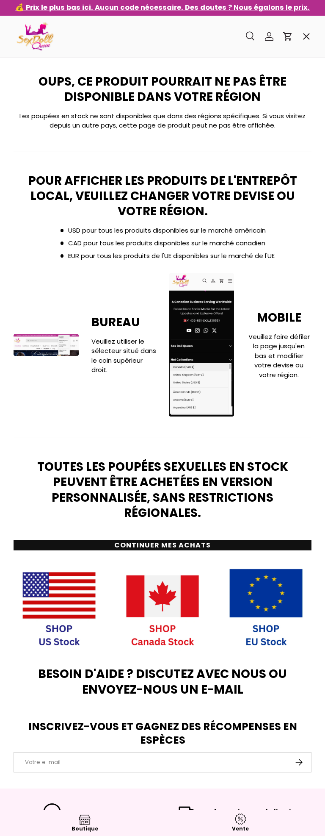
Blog (28, 329)
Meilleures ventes (50, 117)
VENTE (30, 57)
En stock (34, 87)
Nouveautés (41, 178)
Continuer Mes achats (162, 545)
